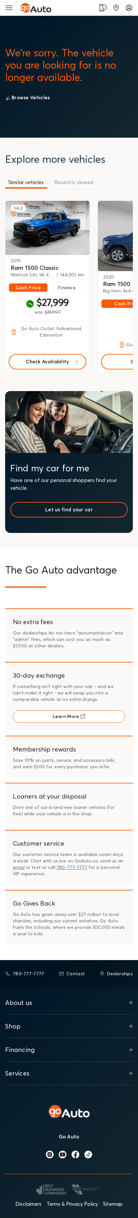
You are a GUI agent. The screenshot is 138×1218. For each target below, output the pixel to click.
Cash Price (28, 287)
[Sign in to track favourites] (80, 208)
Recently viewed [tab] (73, 182)
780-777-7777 (71, 867)
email (19, 867)
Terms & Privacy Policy (72, 1204)
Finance (67, 287)
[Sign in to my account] (129, 8)
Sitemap (113, 1204)
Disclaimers (28, 1204)
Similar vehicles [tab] (26, 182)
